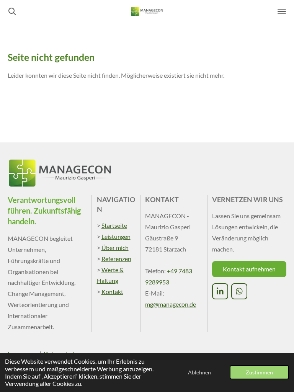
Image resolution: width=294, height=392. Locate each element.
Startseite (114, 225)
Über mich (115, 247)
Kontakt (112, 291)
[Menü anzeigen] (281, 11)
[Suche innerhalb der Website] (12, 11)
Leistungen (116, 236)
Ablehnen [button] (199, 372)
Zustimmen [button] (259, 372)
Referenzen (116, 258)
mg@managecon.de (170, 304)
